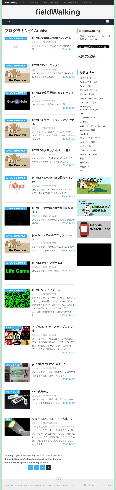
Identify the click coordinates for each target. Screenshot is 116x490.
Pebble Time (88, 109)
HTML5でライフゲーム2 (47, 262)
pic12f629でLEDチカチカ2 (48, 364)
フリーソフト (86, 150)
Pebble (83, 106)
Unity (82, 122)
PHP (82, 113)
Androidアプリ (87, 82)
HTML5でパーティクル (46, 65)
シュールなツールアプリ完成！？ (52, 418)
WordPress (85, 130)
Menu (8, 21)
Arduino (83, 86)
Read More (68, 49)
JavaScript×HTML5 (89, 98)
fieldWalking (58, 12)
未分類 (83, 166)
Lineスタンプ (86, 102)
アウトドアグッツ (88, 138)
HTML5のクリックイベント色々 (51, 150)
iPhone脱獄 (85, 94)
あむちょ (36, 42)
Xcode (83, 134)
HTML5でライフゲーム (46, 290)
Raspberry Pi (86, 117)
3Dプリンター (86, 78)
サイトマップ (105, 485)
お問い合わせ (88, 485)
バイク (83, 146)
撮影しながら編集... (52, 3)
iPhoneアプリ (86, 90)
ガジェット (85, 142)
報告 (82, 158)
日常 (82, 162)
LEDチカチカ (40, 391)
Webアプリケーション (90, 126)
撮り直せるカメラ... (72, 3)
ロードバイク (86, 154)
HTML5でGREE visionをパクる (51, 37)
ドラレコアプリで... (92, 3)
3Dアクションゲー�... (30, 3)
